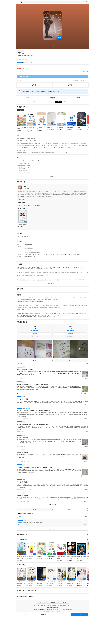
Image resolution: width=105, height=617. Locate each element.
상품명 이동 (21, 123)
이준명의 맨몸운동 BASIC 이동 (81, 552)
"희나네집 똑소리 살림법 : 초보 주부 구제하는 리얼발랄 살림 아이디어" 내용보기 (52, 426)
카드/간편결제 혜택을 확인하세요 (80, 80)
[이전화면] (18, 2)
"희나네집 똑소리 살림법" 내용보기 (52, 440)
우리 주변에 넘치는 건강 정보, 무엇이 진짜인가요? (30, 205)
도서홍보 (67, 609)
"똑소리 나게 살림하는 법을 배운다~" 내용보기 (52, 372)
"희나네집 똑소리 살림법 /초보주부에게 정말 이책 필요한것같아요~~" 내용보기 (52, 387)
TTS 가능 (27, 250)
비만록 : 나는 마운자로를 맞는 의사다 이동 (21, 551)
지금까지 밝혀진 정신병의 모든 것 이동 (81, 576)
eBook (19, 237)
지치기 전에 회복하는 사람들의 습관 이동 (31, 576)
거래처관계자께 (62, 609)
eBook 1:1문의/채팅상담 (64, 605)
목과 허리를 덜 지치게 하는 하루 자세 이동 (51, 576)
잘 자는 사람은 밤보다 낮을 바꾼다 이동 (41, 576)
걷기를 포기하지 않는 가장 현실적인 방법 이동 (61, 576)
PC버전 (52, 609)
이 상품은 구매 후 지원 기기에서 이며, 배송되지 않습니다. (41, 91)
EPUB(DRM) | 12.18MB (29, 257)
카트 (87, 2)
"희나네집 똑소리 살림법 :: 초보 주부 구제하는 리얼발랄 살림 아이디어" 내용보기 (52, 413)
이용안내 (19, 247)
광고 (71, 609)
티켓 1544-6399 (47, 605)
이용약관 (35, 609)
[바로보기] (26, 349)
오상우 (18, 58)
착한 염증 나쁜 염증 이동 (51, 551)
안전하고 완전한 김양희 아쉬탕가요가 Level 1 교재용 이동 (21, 577)
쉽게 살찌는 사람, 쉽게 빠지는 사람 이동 (71, 551)
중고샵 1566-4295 (55, 605)
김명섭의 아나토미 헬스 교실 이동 (61, 552)
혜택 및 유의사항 (35, 336)
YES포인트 (19, 71)
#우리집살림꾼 (20, 110)
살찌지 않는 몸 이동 (31, 551)
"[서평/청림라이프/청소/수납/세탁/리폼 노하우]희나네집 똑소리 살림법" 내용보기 (52, 470)
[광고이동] (84, 2)
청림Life (19, 59)
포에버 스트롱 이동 (41, 551)
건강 (28, 237)
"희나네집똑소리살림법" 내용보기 (52, 401)
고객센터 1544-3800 (38, 605)
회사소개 (56, 609)
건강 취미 (24, 237)
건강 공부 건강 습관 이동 (22, 219)
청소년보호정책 (47, 609)
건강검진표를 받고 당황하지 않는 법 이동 (71, 576)
